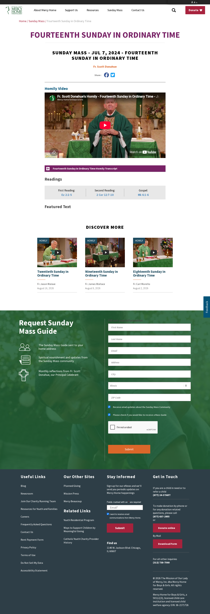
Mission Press (71, 493)
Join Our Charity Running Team (38, 501)
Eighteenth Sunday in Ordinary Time (149, 273)
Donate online (166, 528)
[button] (206, 307)
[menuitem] (45, 10)
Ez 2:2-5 (67, 195)
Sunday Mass (37, 21)
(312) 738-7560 (161, 562)
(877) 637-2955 (161, 516)
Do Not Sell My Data (32, 562)
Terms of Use (28, 555)
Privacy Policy (28, 547)
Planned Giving (72, 485)
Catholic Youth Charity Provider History (81, 540)
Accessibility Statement (34, 570)
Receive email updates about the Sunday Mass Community (141, 407)
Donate (194, 10)
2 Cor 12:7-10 (105, 195)
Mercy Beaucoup (73, 501)
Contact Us (27, 532)
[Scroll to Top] (200, 607)
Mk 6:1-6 (143, 195)
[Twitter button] (113, 75)
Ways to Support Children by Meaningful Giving (79, 529)
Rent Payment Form (32, 539)
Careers (25, 516)
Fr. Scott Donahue (105, 66)
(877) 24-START (162, 495)
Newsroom (27, 493)
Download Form (167, 543)
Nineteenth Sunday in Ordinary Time (101, 273)
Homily (43, 240)
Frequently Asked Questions (36, 524)
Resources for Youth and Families (39, 509)
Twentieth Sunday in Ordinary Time (52, 273)
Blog (23, 485)
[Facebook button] (106, 75)
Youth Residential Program (79, 520)
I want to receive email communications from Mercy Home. (125, 516)
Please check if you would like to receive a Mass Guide (140, 414)
